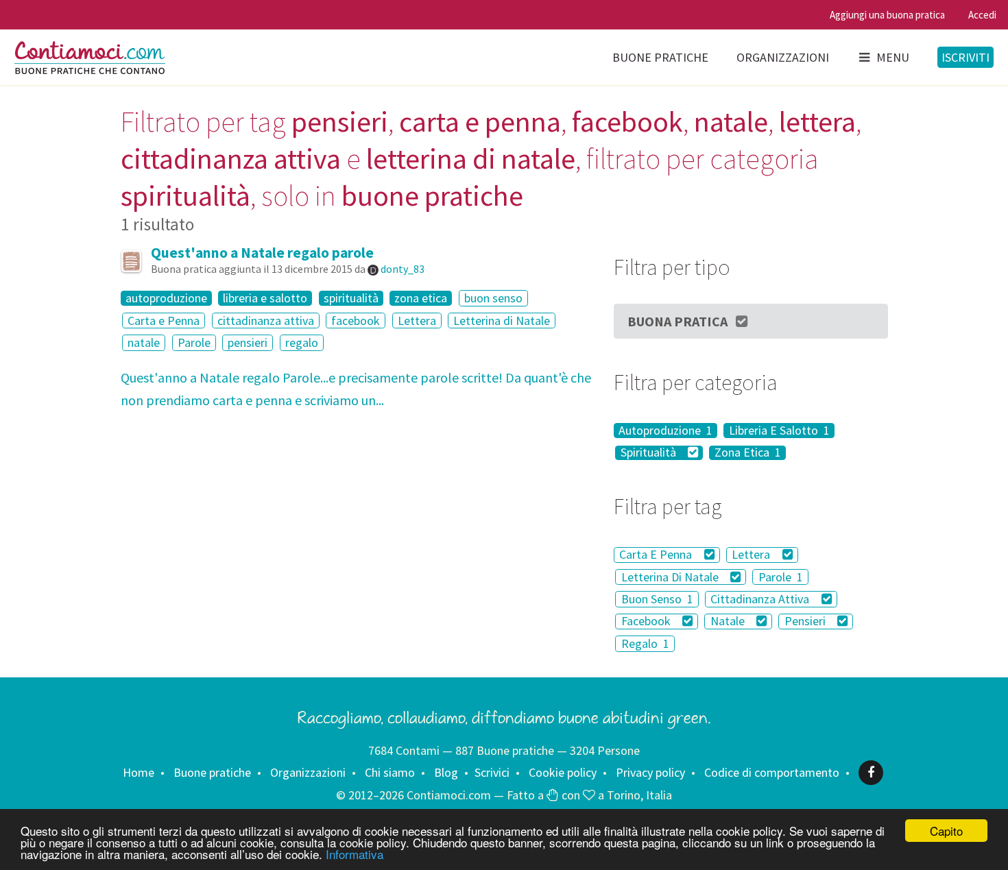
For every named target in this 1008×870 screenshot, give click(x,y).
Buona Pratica (677, 321)
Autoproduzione (665, 430)
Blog (446, 772)
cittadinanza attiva (265, 320)
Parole (194, 342)
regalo (301, 342)
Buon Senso (657, 599)
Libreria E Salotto (779, 430)
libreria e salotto (265, 298)
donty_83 (402, 269)
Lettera (417, 320)
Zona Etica (748, 453)
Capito (946, 830)
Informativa (354, 853)
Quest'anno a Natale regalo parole (262, 252)
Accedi (982, 14)
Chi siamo (390, 772)
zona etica (420, 298)
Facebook (647, 621)
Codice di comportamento (771, 772)
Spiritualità (650, 453)
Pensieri (806, 621)
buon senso (493, 298)
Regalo (645, 643)
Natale (728, 621)
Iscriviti (965, 57)
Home (138, 772)
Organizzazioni (782, 57)
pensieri (247, 342)
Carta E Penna (657, 555)
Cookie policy (563, 772)
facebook (355, 320)
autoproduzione (166, 298)
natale (144, 342)
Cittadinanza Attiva (761, 599)
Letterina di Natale (501, 320)
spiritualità (351, 298)
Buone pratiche (660, 57)
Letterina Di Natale (671, 577)
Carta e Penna (164, 320)
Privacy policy (650, 772)
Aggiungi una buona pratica (887, 14)
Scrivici (492, 772)
